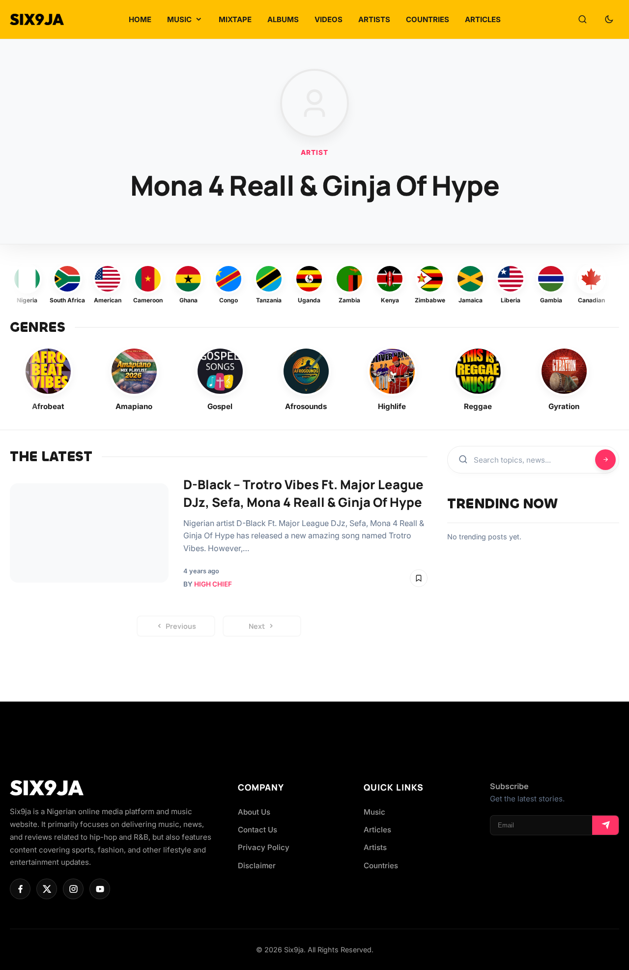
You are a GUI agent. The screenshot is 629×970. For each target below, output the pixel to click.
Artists (375, 847)
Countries (381, 865)
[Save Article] (419, 578)
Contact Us (257, 829)
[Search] (582, 19)
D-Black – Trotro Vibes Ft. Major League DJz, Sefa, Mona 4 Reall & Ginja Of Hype (303, 493)
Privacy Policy (263, 847)
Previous (181, 626)
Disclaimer (257, 865)
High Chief (213, 584)
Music (374, 812)
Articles (377, 829)
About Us (254, 812)
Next (257, 626)
